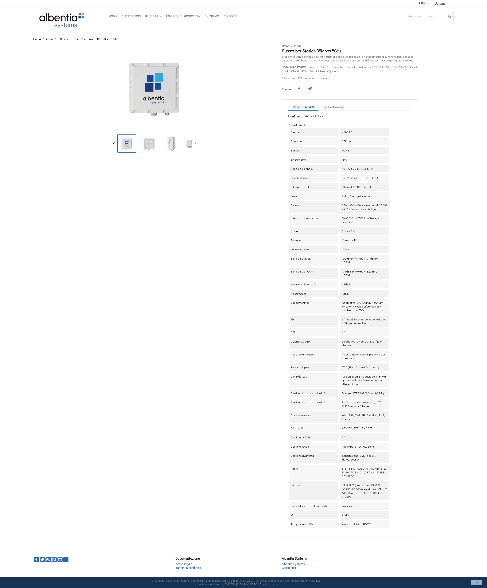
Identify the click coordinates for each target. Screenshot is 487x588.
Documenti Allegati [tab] (333, 107)
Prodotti (152, 16)
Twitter (42, 559)
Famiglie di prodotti (182, 16)
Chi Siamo (212, 16)
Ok (476, 582)
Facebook (36, 559)
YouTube (54, 559)
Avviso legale (183, 564)
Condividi (299, 88)
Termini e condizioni (188, 568)
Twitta (310, 88)
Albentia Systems (293, 564)
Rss (48, 559)
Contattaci (289, 568)
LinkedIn (65, 559)
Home (113, 16)
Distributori (131, 16)
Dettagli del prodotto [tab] (303, 107)
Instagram (60, 559)
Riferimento (295, 116)
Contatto (231, 16)
